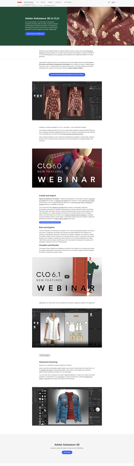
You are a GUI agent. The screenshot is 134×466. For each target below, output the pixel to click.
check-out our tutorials (88, 200)
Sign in (113, 2)
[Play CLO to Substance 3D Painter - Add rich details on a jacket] (67, 406)
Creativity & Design (28, 2)
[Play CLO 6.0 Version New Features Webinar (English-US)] (67, 168)
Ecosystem (61, 377)
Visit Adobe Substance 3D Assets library (50, 222)
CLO (45, 51)
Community (58, 2)
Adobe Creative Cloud (26, 5)
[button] (109, 2)
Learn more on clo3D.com (35, 33)
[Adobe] (19, 2)
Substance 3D (34, 5)
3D (37, 2)
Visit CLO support (44, 355)
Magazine (50, 2)
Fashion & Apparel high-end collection (75, 215)
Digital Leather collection (61, 218)
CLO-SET (60, 54)
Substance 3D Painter (46, 370)
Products (43, 2)
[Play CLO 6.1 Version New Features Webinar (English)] (67, 276)
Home (19, 5)
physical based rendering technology (73, 134)
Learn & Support (67, 2)
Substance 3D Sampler (61, 200)
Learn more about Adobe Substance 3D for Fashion (67, 74)
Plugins (40, 5)
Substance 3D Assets (58, 207)
